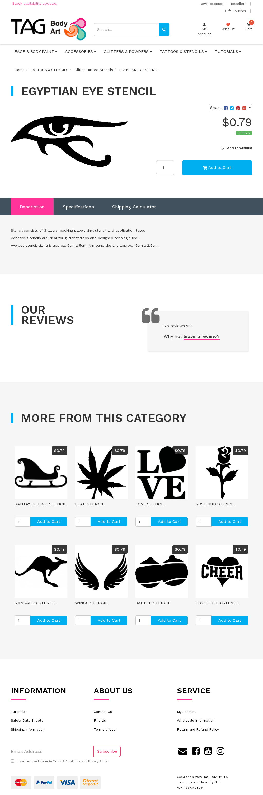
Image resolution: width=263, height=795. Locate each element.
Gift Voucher (236, 11)
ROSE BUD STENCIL (215, 504)
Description (32, 207)
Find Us (100, 720)
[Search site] (164, 29)
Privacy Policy (97, 761)
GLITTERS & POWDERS (127, 51)
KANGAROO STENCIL (35, 602)
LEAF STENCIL (90, 504)
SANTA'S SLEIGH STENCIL (41, 504)
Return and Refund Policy (198, 729)
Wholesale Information (195, 720)
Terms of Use (105, 729)
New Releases (212, 4)
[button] (236, 148)
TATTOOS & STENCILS (182, 51)
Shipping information (28, 729)
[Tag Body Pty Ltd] (48, 29)
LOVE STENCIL (150, 504)
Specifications (78, 207)
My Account (186, 712)
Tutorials (18, 712)
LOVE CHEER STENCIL (218, 602)
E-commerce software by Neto (199, 782)
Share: (217, 107)
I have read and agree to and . (62, 761)
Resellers (239, 4)
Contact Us (103, 712)
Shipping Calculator (134, 207)
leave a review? (202, 336)
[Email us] (182, 750)
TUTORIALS (227, 51)
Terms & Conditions (67, 761)
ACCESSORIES (79, 51)
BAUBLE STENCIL (153, 602)
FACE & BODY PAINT (35, 51)
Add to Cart (219, 167)
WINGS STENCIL (91, 602)
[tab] (32, 206)
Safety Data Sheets (27, 720)
